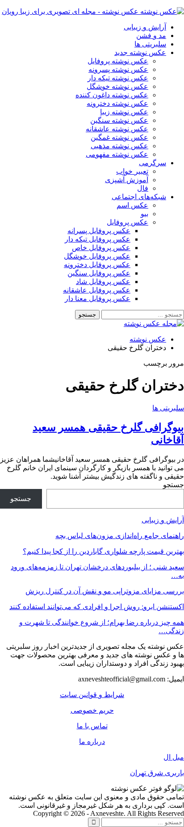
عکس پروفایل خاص (101, 247)
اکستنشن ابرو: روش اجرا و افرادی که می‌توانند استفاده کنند (96, 606)
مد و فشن (151, 35)
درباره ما (92, 741)
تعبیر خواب (132, 171)
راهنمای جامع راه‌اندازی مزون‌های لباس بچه (119, 535)
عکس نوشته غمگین (119, 137)
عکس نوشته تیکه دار (118, 78)
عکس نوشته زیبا (124, 112)
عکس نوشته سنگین (119, 120)
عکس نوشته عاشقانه (117, 129)
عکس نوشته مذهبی (119, 146)
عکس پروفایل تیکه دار (97, 239)
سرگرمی (152, 163)
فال (142, 188)
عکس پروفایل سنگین (98, 273)
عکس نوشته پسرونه (118, 69)
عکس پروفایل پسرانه (98, 230)
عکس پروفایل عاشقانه (96, 290)
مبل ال (173, 757)
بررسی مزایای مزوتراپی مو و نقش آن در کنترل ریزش (104, 591)
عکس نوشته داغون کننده (111, 95)
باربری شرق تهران (157, 773)
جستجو (173, 485)
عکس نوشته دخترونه (117, 103)
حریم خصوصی (92, 710)
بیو (144, 213)
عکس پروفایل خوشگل (97, 256)
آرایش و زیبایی (145, 27)
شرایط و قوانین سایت (92, 694)
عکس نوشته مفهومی (117, 154)
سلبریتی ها (150, 44)
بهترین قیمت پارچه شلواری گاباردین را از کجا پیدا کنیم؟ (103, 551)
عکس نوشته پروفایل (118, 61)
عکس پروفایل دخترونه (97, 264)
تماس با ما (92, 726)
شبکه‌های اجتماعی (139, 196)
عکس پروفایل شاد (103, 281)
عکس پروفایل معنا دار (97, 298)
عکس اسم (132, 205)
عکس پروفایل (127, 222)
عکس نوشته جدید (140, 52)
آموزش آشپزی (126, 180)
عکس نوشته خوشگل (117, 86)
